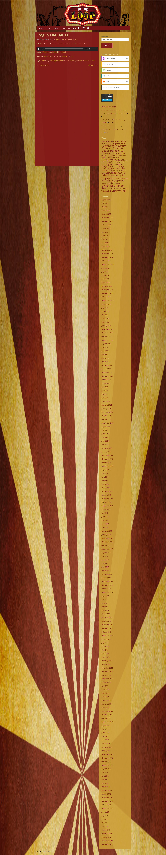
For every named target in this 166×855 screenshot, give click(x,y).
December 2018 (107, 499)
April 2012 (105, 783)
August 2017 (105, 553)
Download (62, 52)
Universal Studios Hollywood (119, 189)
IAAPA (109, 162)
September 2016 (107, 592)
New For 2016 (118, 171)
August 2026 (105, 200)
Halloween (106, 159)
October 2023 (106, 297)
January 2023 (106, 326)
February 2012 (106, 790)
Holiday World (120, 161)
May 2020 (104, 437)
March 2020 (105, 445)
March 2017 (105, 571)
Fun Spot (110, 157)
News (64, 28)
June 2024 (105, 275)
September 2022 (107, 340)
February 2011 (106, 834)
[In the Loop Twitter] (83, 28)
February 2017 (106, 574)
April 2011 (105, 826)
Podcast (56, 28)
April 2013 (105, 740)
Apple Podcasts (49, 56)
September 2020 (107, 423)
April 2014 (105, 697)
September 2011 (107, 808)
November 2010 (107, 844)
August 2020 (105, 427)
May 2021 (104, 394)
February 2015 (106, 661)
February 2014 (106, 704)
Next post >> (93, 65)
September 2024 (107, 264)
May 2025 (104, 239)
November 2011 (107, 801)
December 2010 (107, 841)
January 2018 (106, 535)
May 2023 (104, 315)
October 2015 (106, 632)
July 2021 (104, 387)
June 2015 (105, 646)
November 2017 (107, 542)
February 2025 (106, 250)
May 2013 (104, 736)
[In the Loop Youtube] (88, 28)
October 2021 (106, 380)
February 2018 (106, 531)
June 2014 (105, 689)
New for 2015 (107, 170)
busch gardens (115, 141)
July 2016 (104, 599)
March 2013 (105, 744)
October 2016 (106, 589)
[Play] (39, 49)
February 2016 (106, 617)
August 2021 (105, 383)
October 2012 (106, 762)
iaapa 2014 (116, 163)
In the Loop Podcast (69, 39)
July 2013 (104, 729)
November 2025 (107, 221)
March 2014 (105, 700)
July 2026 (104, 203)
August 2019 (105, 470)
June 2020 (105, 434)
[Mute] (90, 49)
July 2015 (104, 643)
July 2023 (104, 308)
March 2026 (105, 210)
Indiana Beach (123, 162)
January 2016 (106, 621)
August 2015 (105, 639)
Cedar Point (109, 151)
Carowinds (106, 148)
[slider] (94, 48)
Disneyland (106, 153)
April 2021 (105, 398)
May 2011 (104, 823)
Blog (69, 28)
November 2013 (107, 715)
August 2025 (105, 228)
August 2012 (105, 769)
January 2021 (106, 409)
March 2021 (105, 401)
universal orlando (113, 183)
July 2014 (104, 686)
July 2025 (104, 232)
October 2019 (106, 463)
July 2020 (104, 430)
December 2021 (107, 372)
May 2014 (104, 693)
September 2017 (107, 549)
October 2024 (106, 261)
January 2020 (106, 452)
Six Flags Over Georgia (115, 182)
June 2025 (105, 236)
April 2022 (105, 358)
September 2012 (107, 765)
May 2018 (104, 520)
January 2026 (106, 214)
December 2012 (107, 754)
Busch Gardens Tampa (113, 142)
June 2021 (105, 391)
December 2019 (107, 455)
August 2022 (105, 344)
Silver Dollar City (116, 176)
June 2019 (105, 477)
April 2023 (105, 318)
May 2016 (104, 607)
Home (50, 28)
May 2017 (104, 563)
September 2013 (107, 722)
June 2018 (105, 517)
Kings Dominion (109, 166)
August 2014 (105, 682)
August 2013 (105, 725)
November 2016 (107, 585)
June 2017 (105, 560)
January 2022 (106, 369)
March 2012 (105, 787)
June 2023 (105, 311)
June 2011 (105, 819)
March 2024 (105, 282)
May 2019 (104, 481)
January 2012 (106, 794)
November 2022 (107, 333)
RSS (71, 56)
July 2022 (104, 347)
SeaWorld (110, 172)
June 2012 (105, 776)
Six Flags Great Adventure (115, 179)
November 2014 (107, 671)
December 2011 (107, 798)
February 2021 (106, 405)
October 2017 (106, 545)
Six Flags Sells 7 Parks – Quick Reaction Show (113, 130)
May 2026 (104, 207)
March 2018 (105, 527)
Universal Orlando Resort (85, 61)
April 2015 (105, 653)
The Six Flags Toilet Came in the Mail (111, 110)
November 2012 (107, 758)
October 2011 (106, 805)
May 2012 (104, 780)
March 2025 (105, 246)
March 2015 (105, 657)
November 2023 (107, 293)
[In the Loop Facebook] (79, 28)
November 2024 (107, 257)
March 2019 (105, 488)
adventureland (105, 141)
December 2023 (107, 290)
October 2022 (106, 336)
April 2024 (105, 279)
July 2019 (104, 473)
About (74, 28)
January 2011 (106, 837)
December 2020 (107, 412)
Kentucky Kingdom (117, 164)
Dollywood (44, 61)
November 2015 (107, 628)
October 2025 (106, 225)
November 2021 (107, 376)
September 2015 (107, 635)
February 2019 (106, 491)
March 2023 (105, 322)
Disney (120, 151)
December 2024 (107, 254)
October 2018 (106, 502)
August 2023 (105, 304)
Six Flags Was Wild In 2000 (108, 126)
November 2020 (107, 416)
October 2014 (106, 675)
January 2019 (106, 495)
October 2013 (106, 718)
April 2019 (105, 484)
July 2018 (104, 513)
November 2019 (107, 459)
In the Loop (41, 28)
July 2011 (104, 816)
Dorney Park (122, 156)
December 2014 (107, 668)
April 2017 (105, 567)
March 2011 (105, 830)
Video (103, 191)
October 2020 (106, 419)
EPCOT (103, 157)
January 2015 (106, 664)
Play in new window (50, 52)
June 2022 (105, 351)
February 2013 (106, 747)
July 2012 (104, 772)
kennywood (106, 164)
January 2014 (106, 707)
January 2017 (106, 578)
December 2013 (107, 711)
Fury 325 (116, 157)
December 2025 (107, 218)
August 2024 (105, 268)
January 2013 (106, 751)
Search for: (104, 37)
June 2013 (105, 733)
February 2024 (106, 286)
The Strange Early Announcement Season (112, 114)
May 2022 (104, 354)
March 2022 (105, 362)
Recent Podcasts (108, 107)
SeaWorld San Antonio (67, 61)
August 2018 (105, 509)
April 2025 (105, 243)
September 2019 (107, 466)
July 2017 (104, 556)
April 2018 (105, 524)
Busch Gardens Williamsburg (113, 144)
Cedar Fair (118, 148)
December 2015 (107, 625)
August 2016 (105, 596)
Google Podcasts (63, 56)
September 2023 (107, 300)
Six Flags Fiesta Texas (114, 178)
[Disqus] (67, 92)
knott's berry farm (116, 168)
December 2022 (107, 329)
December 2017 (107, 538)
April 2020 (105, 441)
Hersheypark (54, 61)
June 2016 (105, 603)
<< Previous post (42, 65)
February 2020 (106, 448)
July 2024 (104, 272)
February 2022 (106, 365)
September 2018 (107, 506)
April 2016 (105, 610)
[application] (67, 49)
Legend (58, 39)
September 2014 (107, 679)
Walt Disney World (116, 190)
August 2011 (105, 812)
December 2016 (107, 581)
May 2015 (104, 650)
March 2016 (105, 614)
